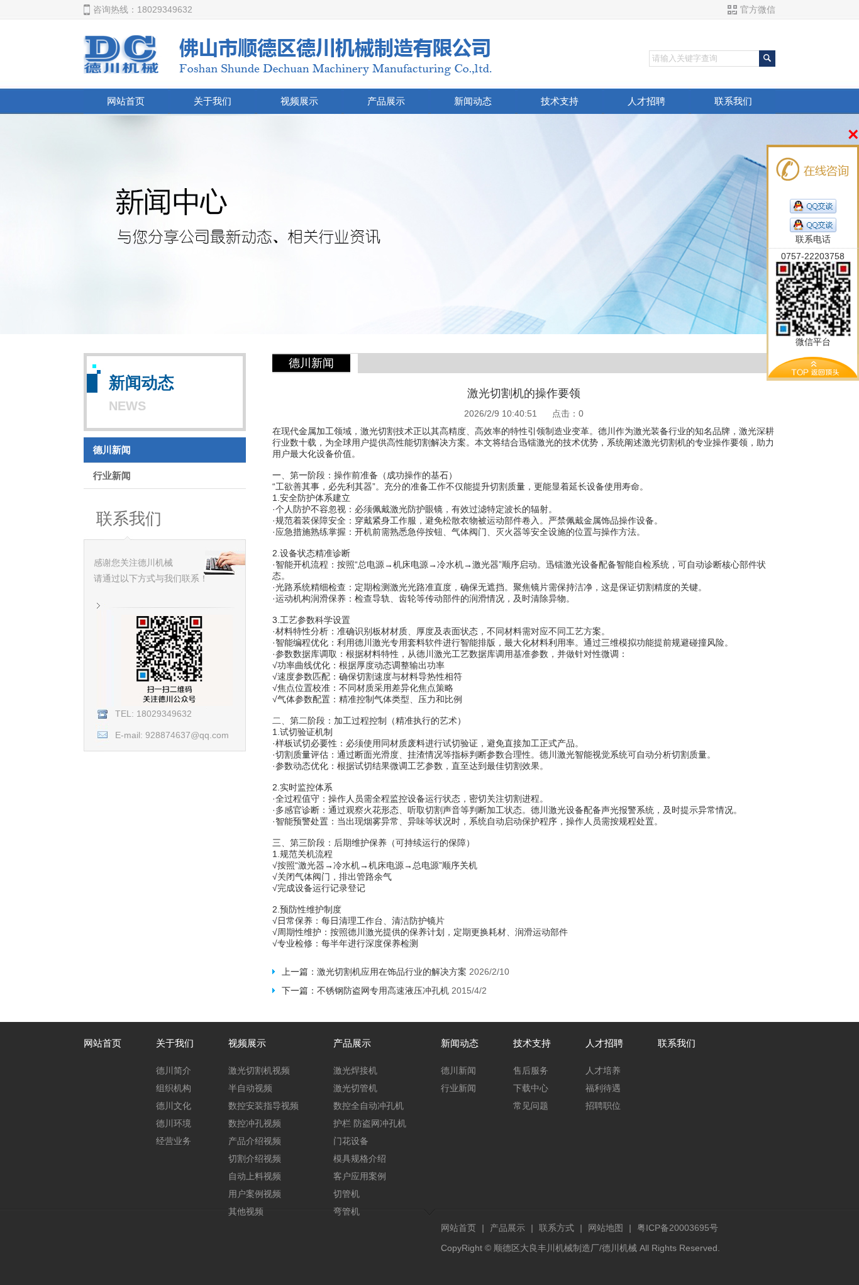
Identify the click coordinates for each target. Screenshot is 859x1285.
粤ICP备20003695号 (677, 1228)
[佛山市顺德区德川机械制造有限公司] (290, 72)
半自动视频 (250, 1088)
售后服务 (530, 1070)
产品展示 (386, 101)
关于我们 (212, 101)
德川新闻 (112, 449)
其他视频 (245, 1211)
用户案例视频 (254, 1194)
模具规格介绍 (359, 1158)
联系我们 (733, 101)
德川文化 (173, 1106)
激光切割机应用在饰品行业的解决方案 (392, 972)
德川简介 (173, 1070)
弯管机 (346, 1211)
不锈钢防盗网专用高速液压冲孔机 (383, 990)
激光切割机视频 (259, 1070)
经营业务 (173, 1141)
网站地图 (605, 1228)
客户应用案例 (359, 1176)
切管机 (346, 1194)
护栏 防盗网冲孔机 (369, 1123)
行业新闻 (112, 475)
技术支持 (560, 101)
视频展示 (299, 101)
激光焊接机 (355, 1070)
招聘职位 (603, 1106)
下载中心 (530, 1088)
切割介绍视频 (254, 1158)
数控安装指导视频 (263, 1106)
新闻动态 (473, 101)
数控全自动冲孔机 (368, 1106)
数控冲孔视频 (254, 1123)
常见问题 (530, 1106)
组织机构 (173, 1088)
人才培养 (603, 1070)
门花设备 (351, 1141)
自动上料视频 (254, 1176)
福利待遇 (603, 1088)
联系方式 (556, 1228)
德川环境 (173, 1123)
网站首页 (126, 101)
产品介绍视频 (254, 1141)
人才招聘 (646, 101)
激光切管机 (355, 1088)
